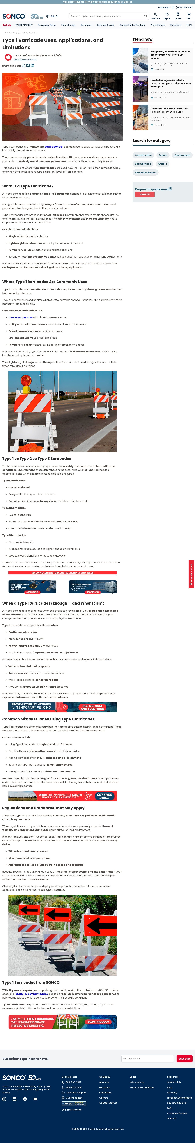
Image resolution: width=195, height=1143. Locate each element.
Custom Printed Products (132, 25)
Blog (15, 32)
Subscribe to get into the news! (25, 1059)
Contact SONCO (108, 1102)
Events (163, 155)
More (189, 24)
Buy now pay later (177, 1102)
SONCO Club (174, 1082)
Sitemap (171, 1118)
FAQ (169, 1108)
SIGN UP (145, 194)
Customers (105, 1092)
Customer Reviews (177, 1113)
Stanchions (176, 25)
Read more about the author (25, 59)
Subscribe (185, 1058)
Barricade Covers (105, 25)
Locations (104, 1087)
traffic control (54, 146)
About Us (104, 1082)
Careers (103, 1097)
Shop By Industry (24, 24)
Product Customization (179, 1097)
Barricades (86, 25)
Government (182, 155)
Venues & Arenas (145, 172)
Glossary (172, 1092)
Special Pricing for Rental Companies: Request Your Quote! (97, 1)
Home (8, 32)
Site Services (143, 164)
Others (162, 164)
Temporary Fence (47, 25)
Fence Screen (68, 25)
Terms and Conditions (142, 1087)
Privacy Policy (137, 1082)
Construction (143, 155)
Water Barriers (158, 25)
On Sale (6, 25)
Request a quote (191, 573)
